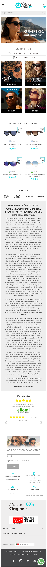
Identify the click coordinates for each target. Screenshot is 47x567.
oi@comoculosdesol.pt (12, 479)
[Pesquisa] (44, 12)
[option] (23, 424)
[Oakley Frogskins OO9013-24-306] (12, 133)
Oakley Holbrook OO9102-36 (12, 174)
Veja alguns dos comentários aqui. (23, 406)
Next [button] (41, 422)
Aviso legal (9, 551)
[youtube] (35, 559)
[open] (3, 5)
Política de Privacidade (21, 551)
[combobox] (23, 13)
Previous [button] (5, 422)
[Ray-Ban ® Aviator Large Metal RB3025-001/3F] (35, 163)
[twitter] (28, 559)
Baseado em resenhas (23, 404)
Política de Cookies (35, 551)
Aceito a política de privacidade (19, 461)
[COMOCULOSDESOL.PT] (23, 3)
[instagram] (21, 559)
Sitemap (34, 554)
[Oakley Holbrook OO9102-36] (12, 163)
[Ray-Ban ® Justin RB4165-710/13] (35, 133)
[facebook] (14, 559)
